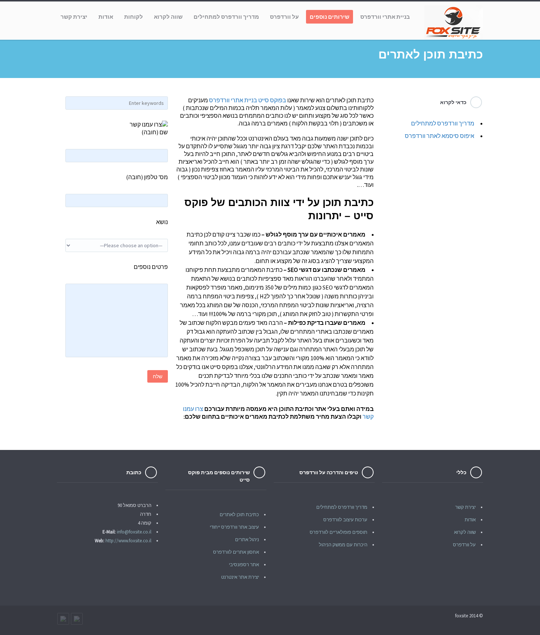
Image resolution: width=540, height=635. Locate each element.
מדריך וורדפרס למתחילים (442, 123)
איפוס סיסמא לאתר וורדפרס (439, 135)
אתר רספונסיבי (244, 564)
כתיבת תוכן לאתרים (239, 514)
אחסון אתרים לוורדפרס (236, 552)
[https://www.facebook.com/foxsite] (77, 619)
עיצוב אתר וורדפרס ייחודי (234, 527)
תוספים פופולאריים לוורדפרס (338, 532)
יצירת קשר (465, 507)
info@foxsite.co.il (134, 532)
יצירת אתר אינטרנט (240, 577)
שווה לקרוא (465, 532)
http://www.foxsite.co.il (128, 541)
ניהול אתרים (247, 539)
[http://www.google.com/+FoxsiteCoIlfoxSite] (63, 619)
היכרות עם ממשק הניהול (343, 545)
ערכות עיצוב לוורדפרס (345, 520)
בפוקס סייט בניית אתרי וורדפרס (247, 100)
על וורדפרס (464, 545)
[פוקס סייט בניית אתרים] (453, 22)
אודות (470, 520)
